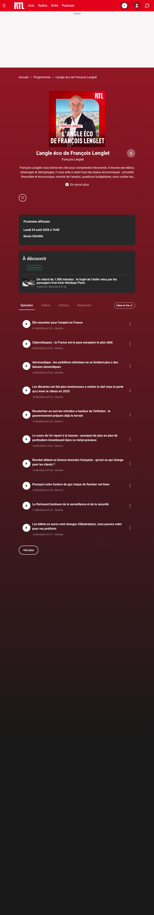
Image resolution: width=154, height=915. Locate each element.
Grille (54, 5)
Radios (42, 5)
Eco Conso (34, 267)
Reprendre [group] (84, 305)
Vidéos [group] (45, 305)
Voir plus (28, 550)
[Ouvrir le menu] (4, 5)
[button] (124, 6)
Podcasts (68, 5)
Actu (31, 5)
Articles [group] (64, 305)
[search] (147, 5)
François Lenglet (73, 159)
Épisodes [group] (27, 305)
